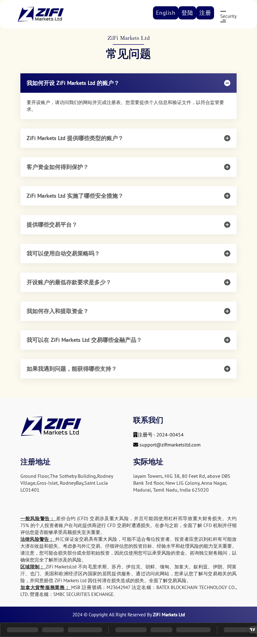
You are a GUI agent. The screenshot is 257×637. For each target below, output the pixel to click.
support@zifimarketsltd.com (170, 444)
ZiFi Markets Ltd (169, 615)
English (166, 12)
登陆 (187, 12)
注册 (205, 12)
